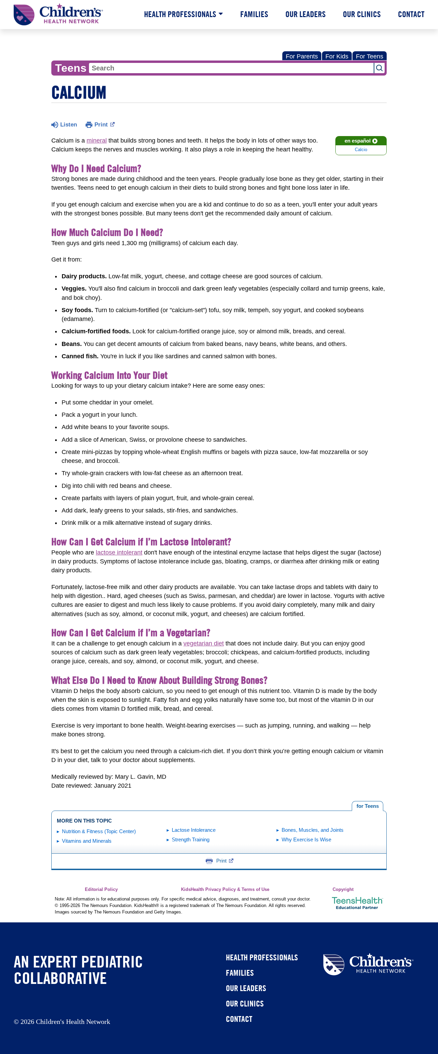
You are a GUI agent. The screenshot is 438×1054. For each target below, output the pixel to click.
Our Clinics (362, 14)
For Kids (336, 56)
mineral (97, 140)
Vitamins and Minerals (87, 841)
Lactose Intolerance (194, 830)
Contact (411, 14)
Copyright (343, 889)
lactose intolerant (119, 552)
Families (254, 14)
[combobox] (231, 68)
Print (101, 124)
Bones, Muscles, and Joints (313, 830)
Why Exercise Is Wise (306, 839)
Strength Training (190, 839)
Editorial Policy (101, 889)
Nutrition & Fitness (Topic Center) (99, 831)
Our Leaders (305, 14)
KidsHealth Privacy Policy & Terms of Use (225, 889)
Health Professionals (180, 14)
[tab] (367, 806)
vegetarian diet (203, 643)
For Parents (302, 56)
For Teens (369, 56)
